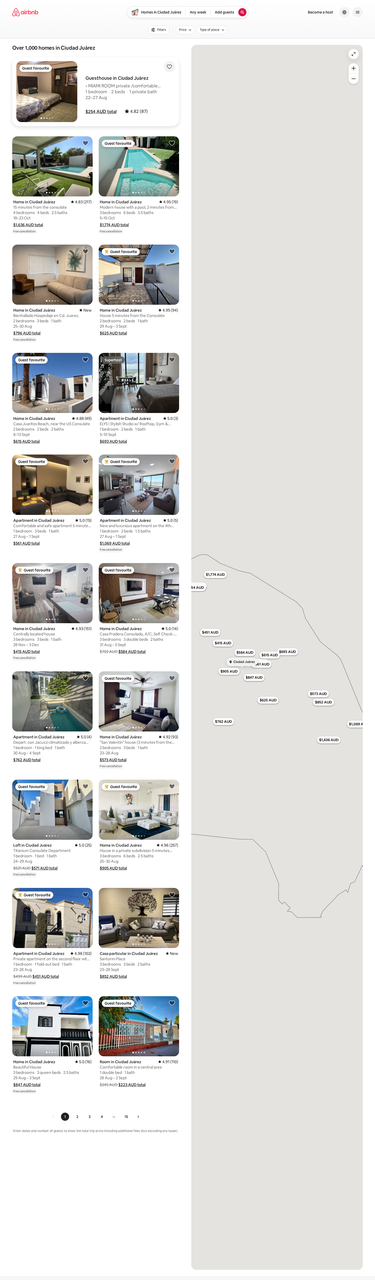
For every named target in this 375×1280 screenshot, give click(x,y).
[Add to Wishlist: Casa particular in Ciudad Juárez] (172, 894)
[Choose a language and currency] (344, 12)
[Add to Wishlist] (169, 66)
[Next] (138, 1117)
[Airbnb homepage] (25, 12)
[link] (53, 1117)
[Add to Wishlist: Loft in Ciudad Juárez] (85, 786)
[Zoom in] (353, 68)
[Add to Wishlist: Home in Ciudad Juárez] (85, 143)
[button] (101, 111)
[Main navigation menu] (358, 12)
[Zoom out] (353, 79)
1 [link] (65, 1116)
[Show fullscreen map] (353, 54)
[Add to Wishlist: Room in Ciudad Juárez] (172, 1003)
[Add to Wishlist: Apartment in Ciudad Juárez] (172, 359)
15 (126, 1116)
